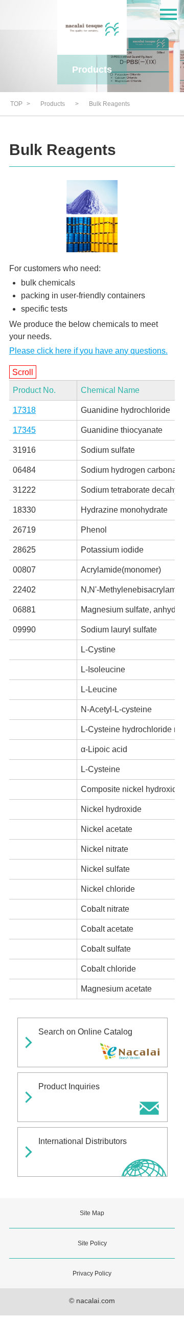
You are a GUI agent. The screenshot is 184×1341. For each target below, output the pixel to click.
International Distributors (82, 1141)
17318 (24, 410)
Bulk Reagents (109, 103)
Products (52, 103)
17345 (24, 430)
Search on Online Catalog (85, 1031)
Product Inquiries (69, 1086)
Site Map (92, 1213)
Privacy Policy (92, 1273)
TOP (16, 103)
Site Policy (92, 1243)
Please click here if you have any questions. (88, 350)
